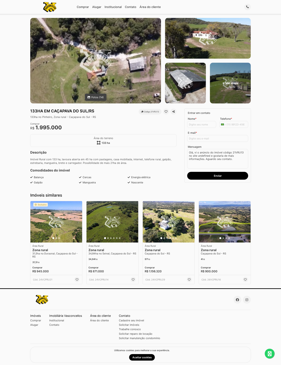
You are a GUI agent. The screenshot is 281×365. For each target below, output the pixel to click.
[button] (56, 222)
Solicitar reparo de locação (135, 333)
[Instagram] (247, 300)
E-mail (192, 132)
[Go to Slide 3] (59, 238)
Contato (130, 7)
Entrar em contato (199, 113)
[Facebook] (237, 300)
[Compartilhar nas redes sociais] (173, 112)
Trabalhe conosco (130, 329)
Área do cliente (150, 7)
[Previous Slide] (33, 222)
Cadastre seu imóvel (131, 320)
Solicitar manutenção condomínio (139, 338)
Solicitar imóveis (129, 324)
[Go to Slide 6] (119, 238)
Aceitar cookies (142, 357)
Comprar (83, 7)
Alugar (96, 7)
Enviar (218, 175)
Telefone (226, 118)
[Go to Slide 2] (56, 238)
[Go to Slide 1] (53, 238)
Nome (192, 118)
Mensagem (194, 146)
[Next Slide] (78, 222)
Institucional (113, 7)
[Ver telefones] (247, 7)
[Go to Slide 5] (117, 238)
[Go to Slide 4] (114, 238)
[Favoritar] (166, 112)
